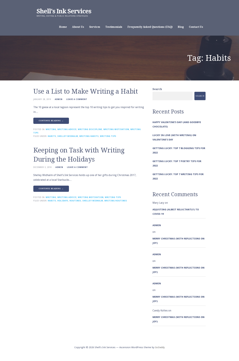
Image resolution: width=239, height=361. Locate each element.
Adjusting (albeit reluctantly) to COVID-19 (176, 211)
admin (58, 99)
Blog (181, 26)
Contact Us (196, 26)
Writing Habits (89, 136)
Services (94, 26)
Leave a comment (76, 99)
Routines (75, 201)
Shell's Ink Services (64, 11)
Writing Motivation (116, 129)
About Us (78, 26)
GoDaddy (160, 347)
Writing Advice (67, 129)
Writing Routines (115, 201)
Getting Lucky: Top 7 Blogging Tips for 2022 (179, 150)
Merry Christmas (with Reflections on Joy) (179, 240)
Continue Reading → (51, 121)
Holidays (62, 201)
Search (157, 89)
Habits (52, 136)
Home (63, 26)
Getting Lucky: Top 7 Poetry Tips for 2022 (177, 163)
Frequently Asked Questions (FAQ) (150, 26)
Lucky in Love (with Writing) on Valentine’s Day (174, 137)
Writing (51, 129)
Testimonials (113, 26)
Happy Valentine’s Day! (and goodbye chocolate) (177, 124)
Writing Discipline (90, 129)
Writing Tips (108, 136)
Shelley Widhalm (67, 136)
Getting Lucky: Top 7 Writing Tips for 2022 (178, 176)
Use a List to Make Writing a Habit (85, 91)
